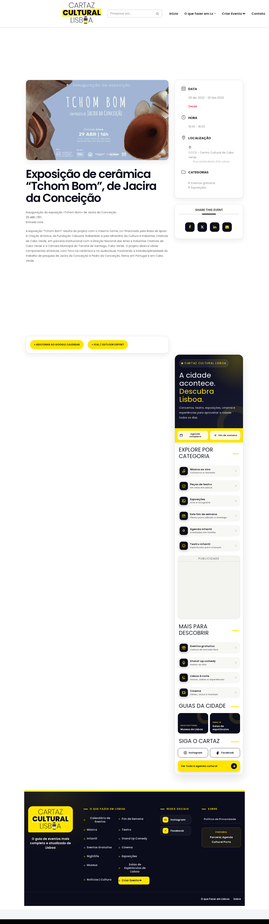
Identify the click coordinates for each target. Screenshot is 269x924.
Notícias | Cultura (99, 880)
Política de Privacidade (220, 819)
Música (92, 830)
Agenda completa (195, 435)
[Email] (227, 227)
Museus (92, 865)
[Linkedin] (214, 227)
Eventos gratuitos (203, 183)
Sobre (212, 809)
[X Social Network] (202, 227)
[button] (215, 13)
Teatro (126, 830)
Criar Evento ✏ (233, 13)
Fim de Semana (132, 819)
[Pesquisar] (157, 13)
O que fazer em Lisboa (107, 809)
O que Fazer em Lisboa (215, 899)
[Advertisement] (134, 44)
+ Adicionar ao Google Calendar (57, 344)
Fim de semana (227, 435)
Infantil (92, 838)
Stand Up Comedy (134, 838)
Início (173, 13)
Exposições (198, 188)
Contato (258, 13)
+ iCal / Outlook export (108, 344)
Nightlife (93, 856)
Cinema (127, 847)
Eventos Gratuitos (99, 847)
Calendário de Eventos (100, 820)
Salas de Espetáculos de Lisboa (135, 868)
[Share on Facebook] (190, 227)
